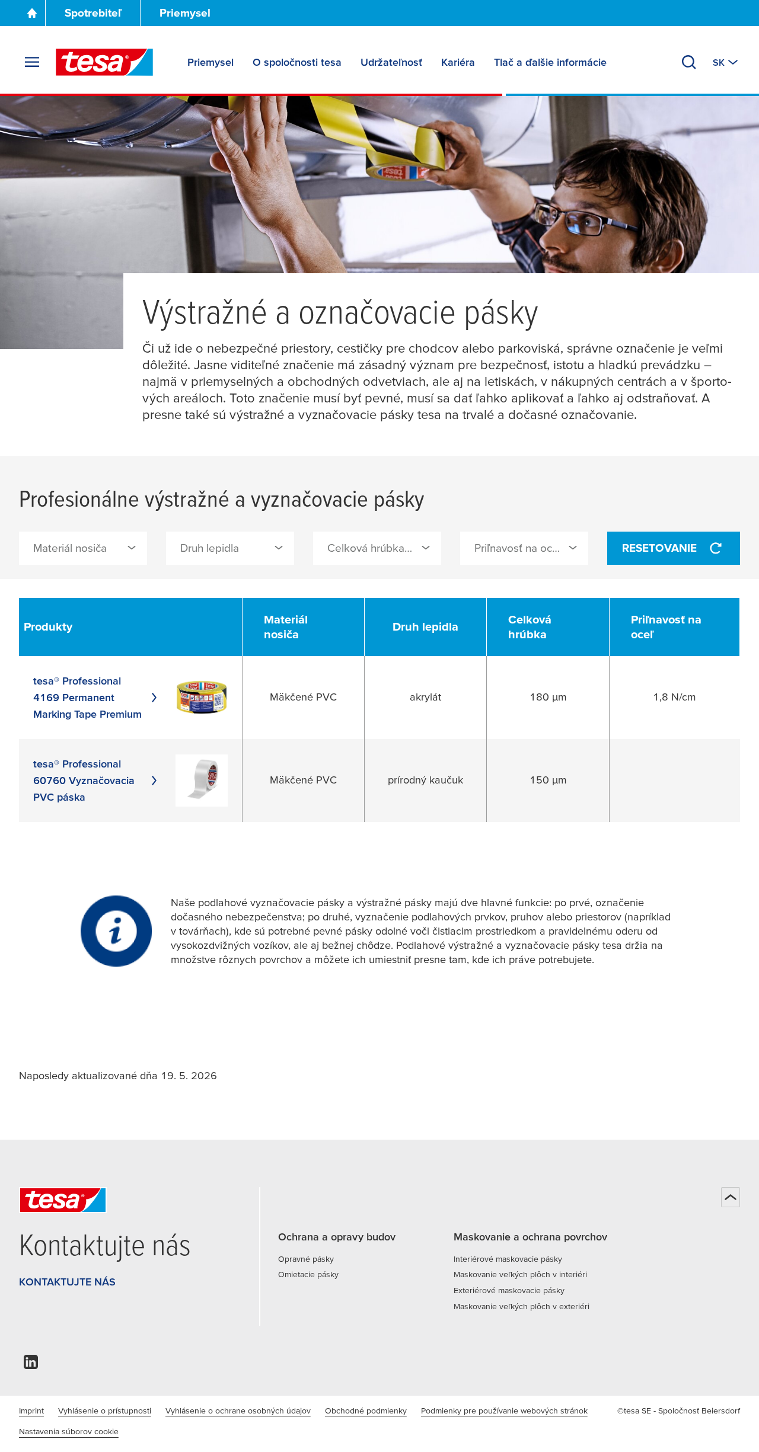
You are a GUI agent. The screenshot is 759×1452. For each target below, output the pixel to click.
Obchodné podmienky (366, 1410)
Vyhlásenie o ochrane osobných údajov (238, 1410)
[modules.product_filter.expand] (132, 548)
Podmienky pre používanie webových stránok (504, 1410)
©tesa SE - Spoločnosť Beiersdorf (678, 1410)
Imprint (31, 1410)
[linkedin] (31, 1365)
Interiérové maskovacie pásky (508, 1259)
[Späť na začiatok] (730, 1197)
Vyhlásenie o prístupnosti (104, 1410)
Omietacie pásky (308, 1274)
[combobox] (83, 548)
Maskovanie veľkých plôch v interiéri (520, 1274)
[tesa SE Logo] (104, 62)
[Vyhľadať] (689, 62)
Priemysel (185, 13)
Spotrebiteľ (93, 13)
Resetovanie (659, 548)
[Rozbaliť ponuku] (32, 62)
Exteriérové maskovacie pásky (509, 1290)
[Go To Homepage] (32, 13)
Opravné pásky (306, 1259)
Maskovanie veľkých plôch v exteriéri (521, 1306)
